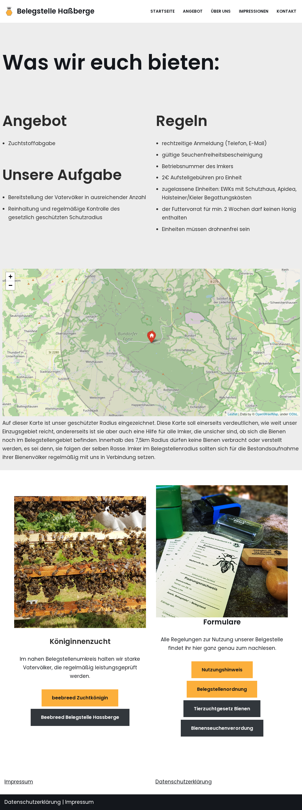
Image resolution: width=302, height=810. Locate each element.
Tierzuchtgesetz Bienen (222, 708)
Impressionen (253, 11)
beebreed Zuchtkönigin (80, 697)
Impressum (18, 781)
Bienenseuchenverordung (222, 728)
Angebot (193, 11)
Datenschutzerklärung (183, 781)
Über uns (221, 11)
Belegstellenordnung (222, 689)
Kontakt (286, 11)
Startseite (162, 11)
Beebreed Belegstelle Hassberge (80, 717)
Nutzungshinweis (222, 669)
